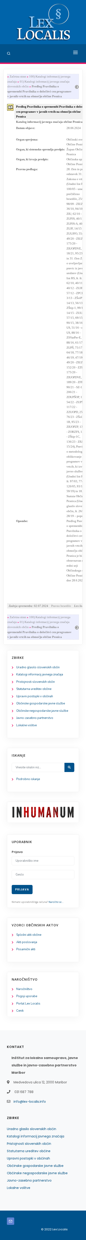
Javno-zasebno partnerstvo (34, 718)
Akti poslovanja (26, 942)
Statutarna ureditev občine (33, 689)
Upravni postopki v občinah (34, 696)
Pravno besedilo (61, 606)
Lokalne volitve (26, 725)
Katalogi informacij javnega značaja (39, 674)
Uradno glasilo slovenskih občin (38, 667)
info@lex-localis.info (30, 1101)
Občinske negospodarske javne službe (42, 711)
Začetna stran (18, 76)
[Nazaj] (77, 86)
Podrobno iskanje (28, 779)
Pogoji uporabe (26, 996)
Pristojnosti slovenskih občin (35, 682)
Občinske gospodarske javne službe (40, 703)
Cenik (20, 1011)
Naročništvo (24, 989)
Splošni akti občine (28, 935)
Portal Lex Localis (28, 1004)
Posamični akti (25, 949)
